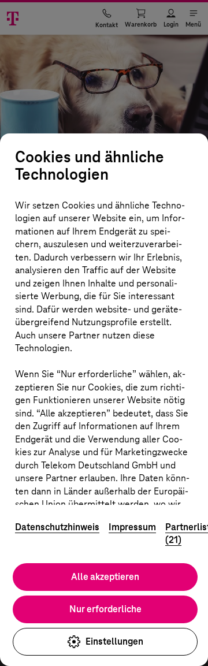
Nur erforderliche (105, 609)
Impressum (132, 527)
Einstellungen (114, 641)
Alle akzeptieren (105, 577)
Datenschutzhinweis (57, 527)
